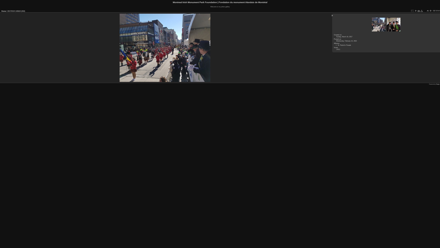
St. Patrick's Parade (344, 45)
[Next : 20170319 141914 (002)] (433, 10)
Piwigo (438, 84)
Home (3, 11)
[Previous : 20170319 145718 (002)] (430, 10)
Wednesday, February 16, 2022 (346, 41)
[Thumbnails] (427, 10)
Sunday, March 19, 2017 (344, 37)
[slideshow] (415, 10)
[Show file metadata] (418, 10)
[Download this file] (421, 10)
